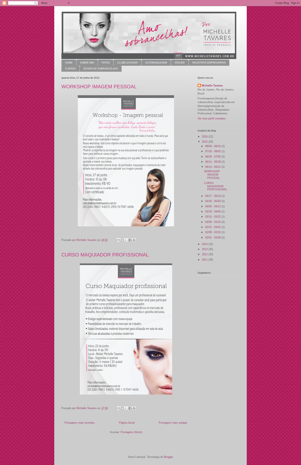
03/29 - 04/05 (213, 211)
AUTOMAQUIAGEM (156, 62)
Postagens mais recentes (79, 422)
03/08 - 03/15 (213, 221)
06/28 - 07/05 (213, 156)
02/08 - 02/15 (213, 232)
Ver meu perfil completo (212, 118)
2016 (205, 136)
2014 (205, 244)
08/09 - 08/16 (213, 146)
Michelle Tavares (212, 85)
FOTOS (106, 62)
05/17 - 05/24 (213, 195)
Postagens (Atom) (131, 432)
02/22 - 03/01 (213, 227)
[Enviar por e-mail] (118, 240)
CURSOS (70, 68)
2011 (205, 259)
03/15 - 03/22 (213, 216)
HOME (68, 62)
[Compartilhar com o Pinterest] (134, 240)
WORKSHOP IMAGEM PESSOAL (99, 86)
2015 (205, 141)
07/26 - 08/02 (213, 151)
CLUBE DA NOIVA (127, 62)
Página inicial (127, 422)
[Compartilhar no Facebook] (130, 240)
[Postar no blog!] (122, 240)
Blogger (168, 456)
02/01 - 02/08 (213, 237)
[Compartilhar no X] (126, 240)
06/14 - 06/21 (213, 166)
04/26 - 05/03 (213, 201)
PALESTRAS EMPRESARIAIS (209, 62)
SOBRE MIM (87, 62)
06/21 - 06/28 (213, 161)
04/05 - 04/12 (213, 206)
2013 (205, 249)
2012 (205, 254)
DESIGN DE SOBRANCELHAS (100, 68)
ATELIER (180, 62)
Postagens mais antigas (173, 422)
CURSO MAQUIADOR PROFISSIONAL (105, 254)
